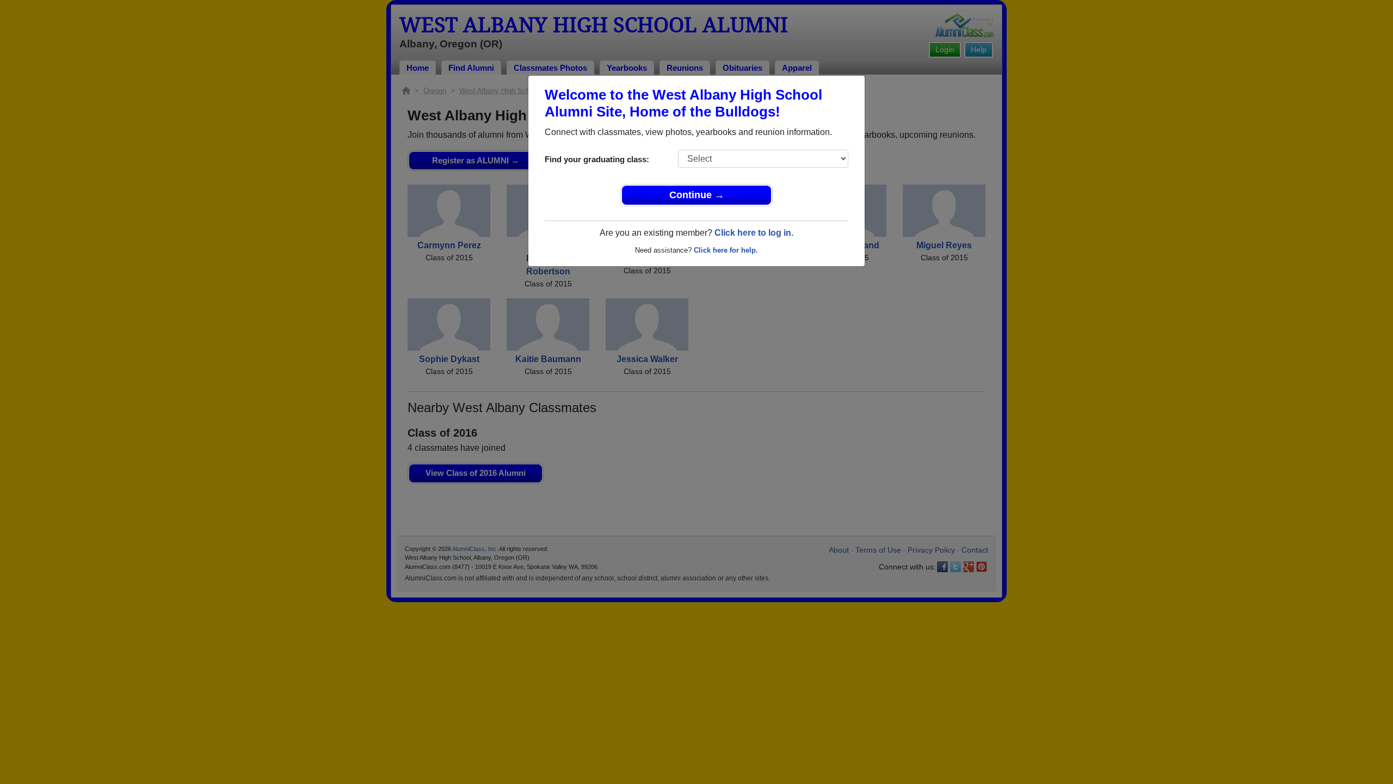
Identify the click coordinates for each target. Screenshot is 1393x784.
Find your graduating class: (597, 159)
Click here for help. (726, 250)
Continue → (696, 194)
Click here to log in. (753, 232)
